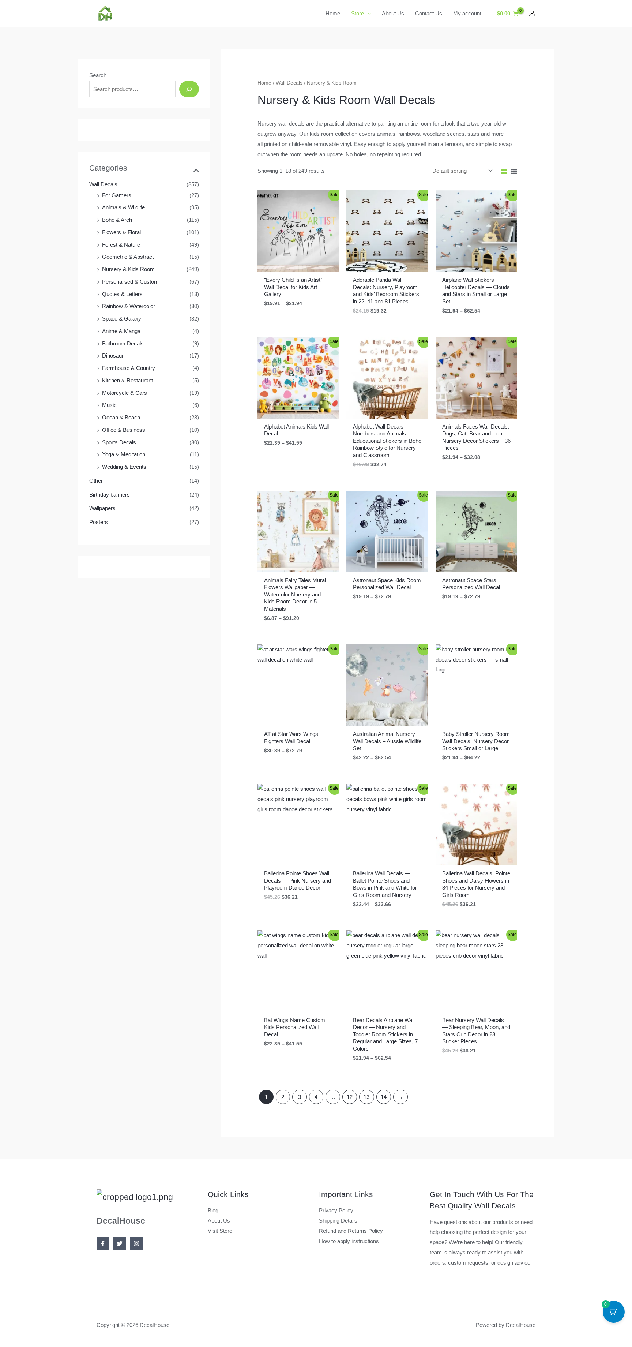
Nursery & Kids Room (128, 269)
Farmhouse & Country (128, 368)
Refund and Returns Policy (351, 1231)
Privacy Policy (336, 1210)
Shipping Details (338, 1220)
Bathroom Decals (123, 343)
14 (384, 1097)
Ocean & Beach (121, 417)
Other (96, 481)
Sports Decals (119, 442)
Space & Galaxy (121, 318)
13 (366, 1097)
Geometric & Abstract (128, 257)
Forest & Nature (121, 245)
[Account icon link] (532, 13)
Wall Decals (103, 184)
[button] (367, 13)
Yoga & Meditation (123, 454)
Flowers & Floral (121, 232)
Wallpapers (102, 508)
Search (97, 75)
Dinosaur (113, 355)
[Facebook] (103, 1243)
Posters (98, 522)
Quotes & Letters (122, 294)
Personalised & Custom (130, 281)
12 (350, 1097)
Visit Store (220, 1231)
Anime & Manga (121, 331)
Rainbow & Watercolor (128, 306)
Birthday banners (109, 494)
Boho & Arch (117, 220)
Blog (213, 1210)
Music (109, 405)
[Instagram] (136, 1243)
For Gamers (116, 195)
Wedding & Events (124, 467)
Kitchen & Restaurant (127, 380)
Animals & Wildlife (123, 207)
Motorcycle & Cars (124, 393)
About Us (219, 1220)
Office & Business (123, 430)
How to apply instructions (349, 1241)
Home (264, 83)
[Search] (189, 89)
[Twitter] (119, 1243)
